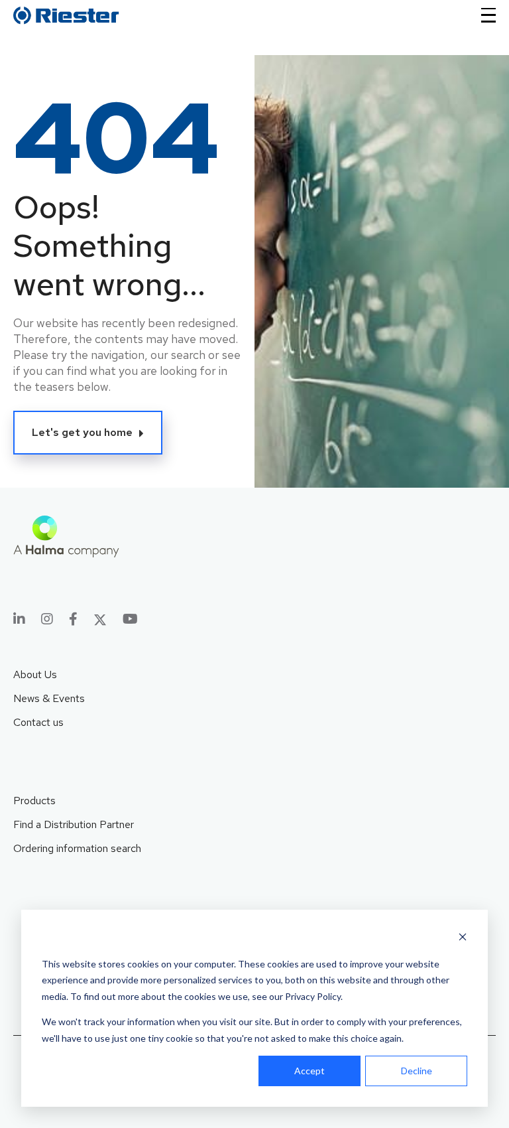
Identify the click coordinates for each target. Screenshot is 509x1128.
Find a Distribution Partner (73, 824)
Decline (416, 1070)
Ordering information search (77, 848)
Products (34, 801)
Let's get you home (82, 432)
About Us (35, 674)
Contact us (38, 722)
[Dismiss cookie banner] (462, 938)
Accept (309, 1070)
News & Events (49, 698)
